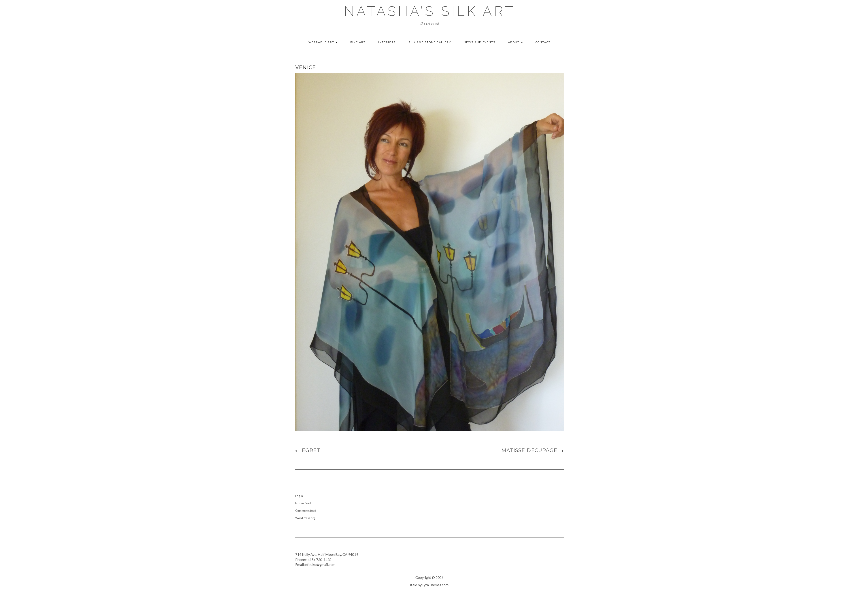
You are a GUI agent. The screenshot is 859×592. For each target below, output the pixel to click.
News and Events (479, 42)
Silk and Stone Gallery (429, 42)
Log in (299, 496)
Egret (311, 450)
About (514, 42)
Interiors (387, 42)
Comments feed (305, 510)
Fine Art (358, 42)
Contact (543, 42)
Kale (413, 585)
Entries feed (303, 503)
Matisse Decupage (529, 450)
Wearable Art (321, 42)
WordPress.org (305, 518)
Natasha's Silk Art (429, 11)
